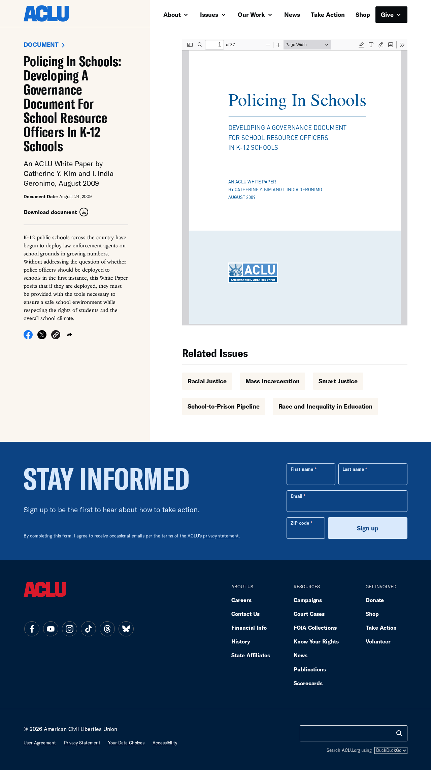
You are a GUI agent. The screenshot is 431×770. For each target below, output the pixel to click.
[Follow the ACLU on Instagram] (69, 629)
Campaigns (308, 600)
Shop (363, 14)
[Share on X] (41, 337)
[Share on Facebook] (28, 337)
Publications (310, 669)
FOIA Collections (315, 627)
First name (302, 469)
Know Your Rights (316, 641)
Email (296, 496)
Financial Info (249, 627)
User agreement (40, 742)
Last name (353, 469)
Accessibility (165, 742)
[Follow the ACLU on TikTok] (88, 629)
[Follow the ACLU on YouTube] (50, 629)
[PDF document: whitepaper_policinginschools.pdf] (294, 182)
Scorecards (308, 683)
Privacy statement (82, 742)
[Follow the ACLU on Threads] (107, 629)
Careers (241, 600)
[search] (399, 733)
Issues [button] (210, 14)
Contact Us (245, 613)
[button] (55, 335)
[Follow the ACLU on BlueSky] (126, 629)
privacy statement (221, 535)
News (292, 14)
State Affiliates (250, 655)
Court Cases (309, 613)
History (240, 641)
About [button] (173, 14)
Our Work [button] (252, 14)
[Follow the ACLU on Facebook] (32, 629)
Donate (375, 600)
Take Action (328, 14)
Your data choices (126, 742)
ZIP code (300, 523)
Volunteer (378, 641)
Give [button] (388, 14)
